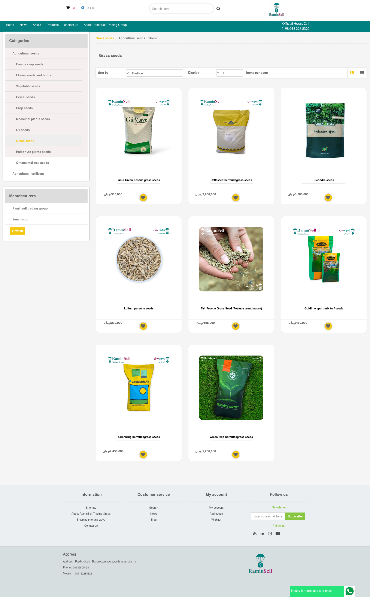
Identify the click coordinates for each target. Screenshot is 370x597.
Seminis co (20, 219)
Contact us (91, 525)
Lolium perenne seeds (139, 308)
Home (153, 38)
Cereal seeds (25, 97)
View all (17, 231)
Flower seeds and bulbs (33, 75)
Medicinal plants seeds (33, 119)
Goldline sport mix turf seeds (323, 308)
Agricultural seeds (25, 53)
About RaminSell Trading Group (91, 513)
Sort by (103, 72)
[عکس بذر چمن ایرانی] (138, 259)
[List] (362, 73)
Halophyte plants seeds (33, 151)
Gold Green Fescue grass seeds (139, 180)
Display (193, 72)
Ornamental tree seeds (32, 162)
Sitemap (91, 507)
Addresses (216, 513)
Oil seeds (23, 130)
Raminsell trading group (30, 208)
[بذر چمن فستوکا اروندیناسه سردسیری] (231, 259)
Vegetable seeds (28, 86)
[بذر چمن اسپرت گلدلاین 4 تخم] (323, 259)
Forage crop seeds (29, 64)
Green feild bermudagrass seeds (231, 437)
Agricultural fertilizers (28, 173)
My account (216, 507)
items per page (257, 72)
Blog (154, 519)
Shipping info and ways (91, 519)
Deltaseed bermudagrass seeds (231, 180)
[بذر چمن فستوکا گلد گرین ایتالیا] (138, 131)
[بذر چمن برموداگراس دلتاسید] (231, 131)
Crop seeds (24, 108)
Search (153, 507)
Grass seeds (25, 141)
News (153, 513)
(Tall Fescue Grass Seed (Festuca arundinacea (231, 308)
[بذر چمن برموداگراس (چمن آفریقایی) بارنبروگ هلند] (138, 387)
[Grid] (352, 73)
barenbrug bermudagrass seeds (139, 437)
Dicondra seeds (323, 180)
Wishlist (216, 519)
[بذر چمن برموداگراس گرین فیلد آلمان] (231, 387)
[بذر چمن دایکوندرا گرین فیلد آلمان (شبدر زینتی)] (323, 131)
